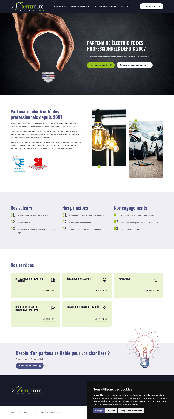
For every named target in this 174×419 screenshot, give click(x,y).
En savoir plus (49, 290)
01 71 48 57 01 (150, 6)
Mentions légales (30, 412)
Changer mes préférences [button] (131, 410)
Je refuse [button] (111, 410)
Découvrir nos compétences (133, 65)
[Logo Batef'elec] (27, 6)
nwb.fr (59, 412)
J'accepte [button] (99, 410)
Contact (125, 6)
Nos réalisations (80, 6)
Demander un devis (99, 65)
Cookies (42, 412)
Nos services (60, 6)
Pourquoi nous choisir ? (105, 6)
